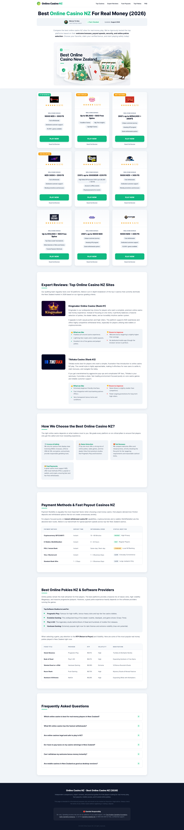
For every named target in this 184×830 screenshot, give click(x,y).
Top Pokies (137, 4)
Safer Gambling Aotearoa (67, 817)
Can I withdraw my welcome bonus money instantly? (65, 754)
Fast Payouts (126, 4)
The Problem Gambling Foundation (116, 814)
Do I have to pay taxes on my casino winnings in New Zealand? (69, 745)
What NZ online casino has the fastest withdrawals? (65, 726)
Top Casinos (100, 4)
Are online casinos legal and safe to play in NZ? (63, 735)
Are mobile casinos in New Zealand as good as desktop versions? (71, 764)
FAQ (145, 4)
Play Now (54, 139)
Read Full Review (54, 144)
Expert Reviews (112, 4)
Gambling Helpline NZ (88, 817)
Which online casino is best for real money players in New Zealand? (71, 717)
